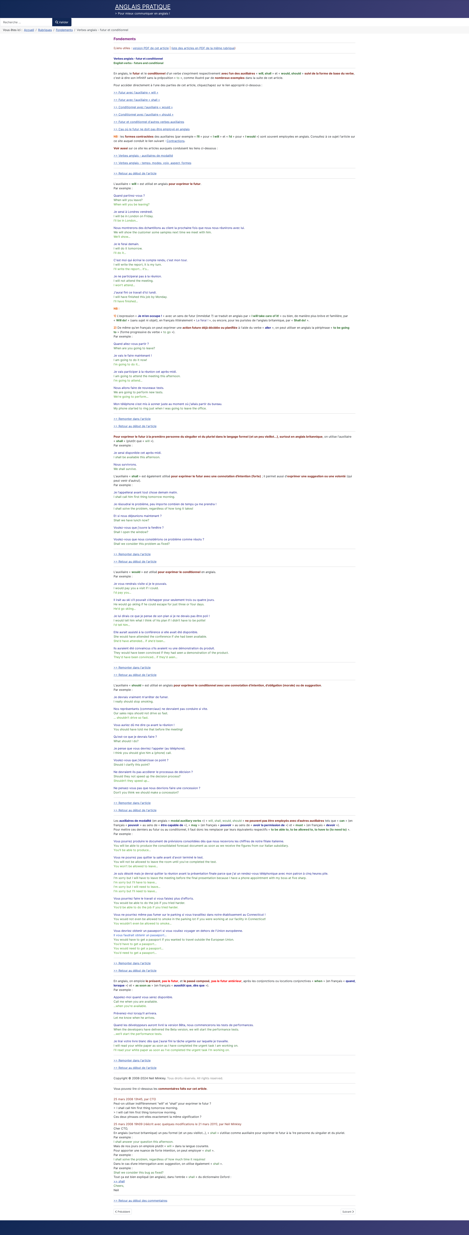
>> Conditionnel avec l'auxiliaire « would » (143, 107)
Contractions (175, 141)
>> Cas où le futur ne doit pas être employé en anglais (152, 129)
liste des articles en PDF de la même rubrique (202, 48)
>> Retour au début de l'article (135, 173)
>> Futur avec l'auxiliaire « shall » (137, 100)
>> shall (119, 1181)
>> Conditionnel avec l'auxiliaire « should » (143, 114)
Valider (63, 22)
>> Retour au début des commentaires (140, 1200)
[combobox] (26, 22)
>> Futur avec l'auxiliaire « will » (136, 92)
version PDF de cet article (151, 48)
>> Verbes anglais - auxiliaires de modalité (143, 155)
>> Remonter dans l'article (132, 419)
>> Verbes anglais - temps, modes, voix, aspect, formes (152, 163)
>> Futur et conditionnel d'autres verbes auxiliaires (149, 122)
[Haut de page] (462, 1228)
